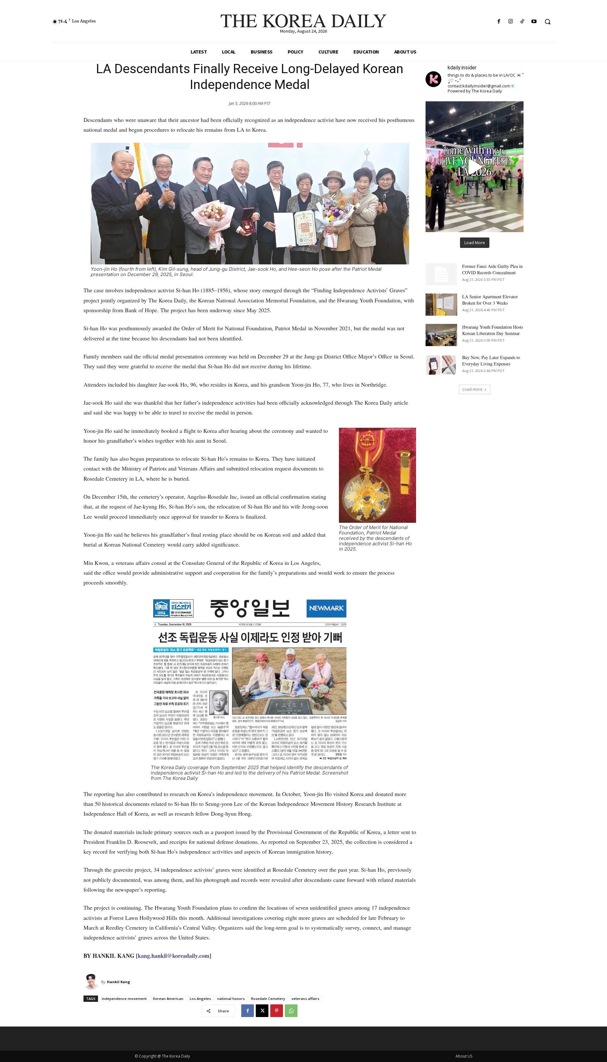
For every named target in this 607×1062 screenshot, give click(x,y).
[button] (547, 21)
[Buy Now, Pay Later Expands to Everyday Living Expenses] (441, 365)
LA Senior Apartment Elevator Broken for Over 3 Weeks (490, 300)
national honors (231, 998)
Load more (472, 389)
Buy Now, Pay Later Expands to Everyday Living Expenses (491, 360)
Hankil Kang (118, 981)
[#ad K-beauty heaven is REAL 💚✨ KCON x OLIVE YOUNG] (475, 166)
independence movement (124, 998)
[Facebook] (498, 21)
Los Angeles (200, 998)
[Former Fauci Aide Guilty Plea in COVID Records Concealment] (441, 274)
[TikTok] (522, 21)
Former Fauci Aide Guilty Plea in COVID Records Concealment (492, 269)
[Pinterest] (276, 1010)
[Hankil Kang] (92, 982)
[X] (262, 1010)
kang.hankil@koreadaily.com (173, 955)
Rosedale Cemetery (268, 998)
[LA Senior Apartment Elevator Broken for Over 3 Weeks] (441, 305)
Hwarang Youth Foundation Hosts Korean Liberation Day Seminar (492, 330)
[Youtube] (534, 21)
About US (464, 1056)
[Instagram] (510, 21)
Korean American (168, 998)
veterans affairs (305, 998)
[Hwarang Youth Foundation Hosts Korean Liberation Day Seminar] (441, 335)
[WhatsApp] (291, 1010)
